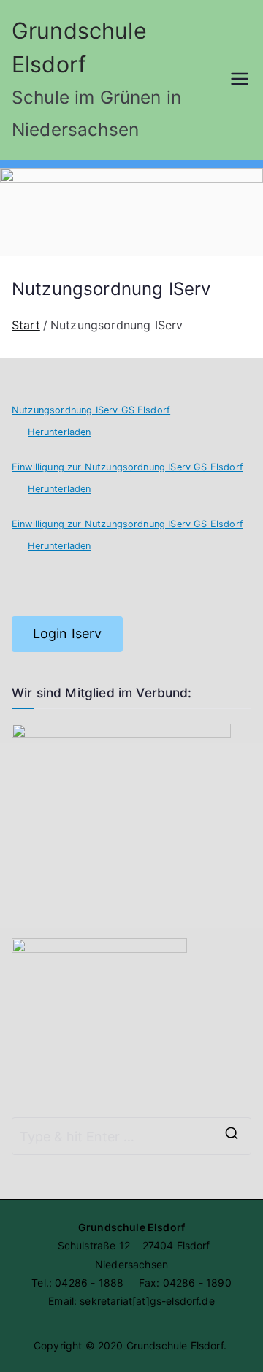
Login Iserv (67, 633)
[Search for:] (131, 1136)
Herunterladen (59, 431)
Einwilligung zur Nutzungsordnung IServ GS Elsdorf (127, 466)
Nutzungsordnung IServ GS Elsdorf (91, 410)
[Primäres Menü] (239, 80)
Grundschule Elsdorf (175, 1345)
